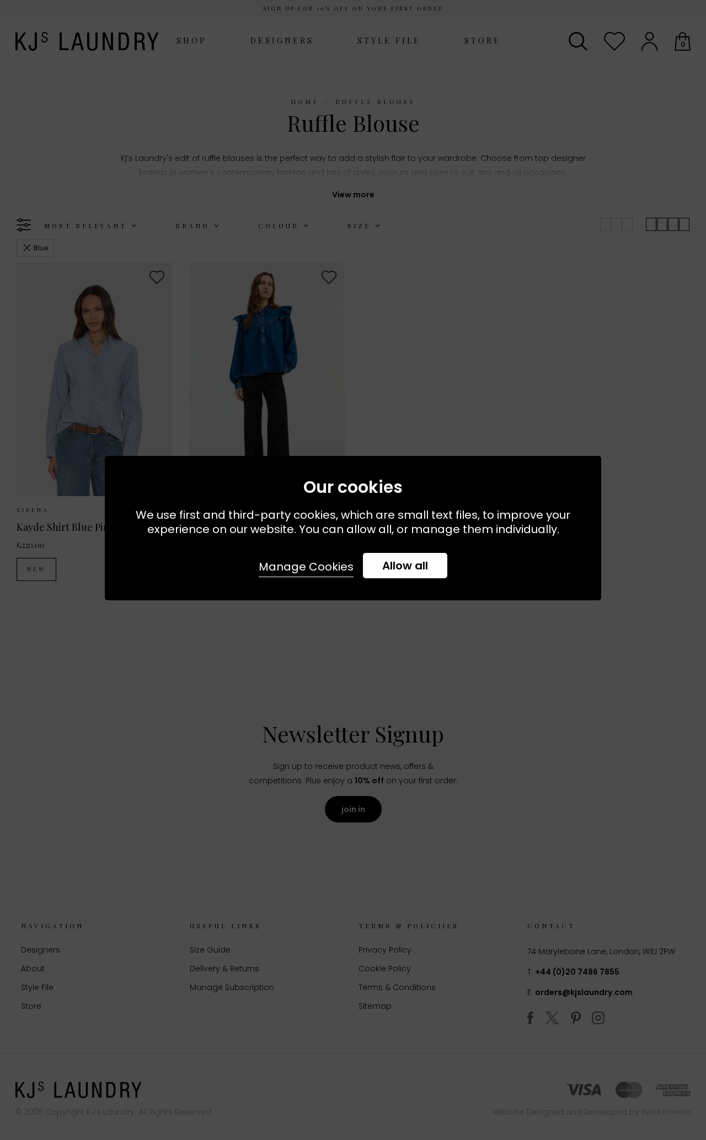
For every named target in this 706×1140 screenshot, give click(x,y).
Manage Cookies (306, 566)
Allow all (405, 565)
